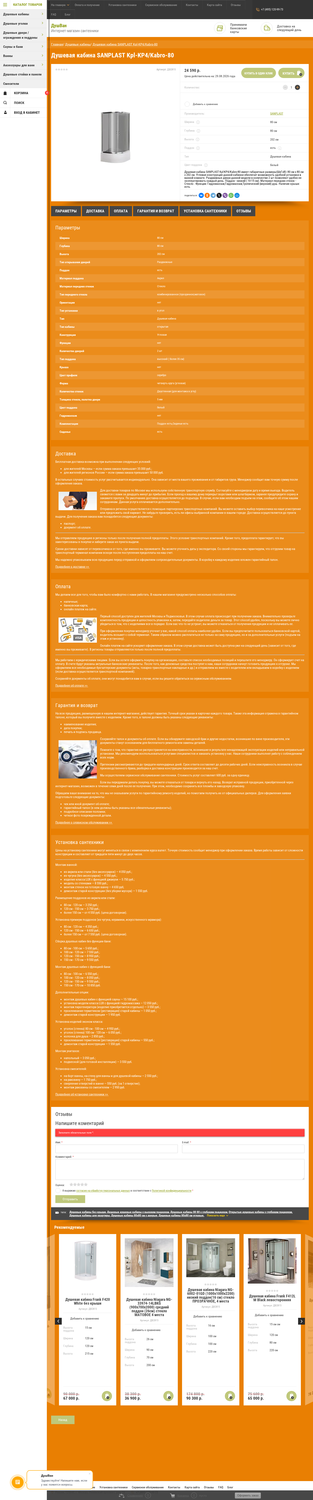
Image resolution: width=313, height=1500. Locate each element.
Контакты (192, 5)
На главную (58, 5)
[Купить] (107, 1396)
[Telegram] (213, 195)
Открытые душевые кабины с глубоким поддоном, (261, 1212)
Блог (67, 14)
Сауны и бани (13, 47)
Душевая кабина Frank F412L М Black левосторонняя (272, 1298)
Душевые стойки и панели (22, 74)
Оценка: (60, 1185)
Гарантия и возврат (155, 211)
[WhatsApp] (231, 195)
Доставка (95, 211)
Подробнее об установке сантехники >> (82, 1094)
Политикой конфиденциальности (171, 1190)
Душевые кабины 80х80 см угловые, (181, 1215)
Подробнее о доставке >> (72, 567)
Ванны (8, 56)
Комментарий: (64, 1156)
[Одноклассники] (207, 195)
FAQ (53, 14)
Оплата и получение (87, 5)
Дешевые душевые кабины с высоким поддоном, (138, 1212)
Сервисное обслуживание (161, 5)
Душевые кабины (16, 14)
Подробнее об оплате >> (71, 686)
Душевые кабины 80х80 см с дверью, (134, 1215)
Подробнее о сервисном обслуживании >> (84, 822)
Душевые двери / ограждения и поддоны (20, 35)
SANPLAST (276, 113)
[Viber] (225, 195)
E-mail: (186, 1142)
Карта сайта (214, 5)
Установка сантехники (122, 5)
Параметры (66, 211)
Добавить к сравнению (205, 104)
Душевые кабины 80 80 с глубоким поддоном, (199, 1212)
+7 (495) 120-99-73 (272, 9)
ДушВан (59, 25)
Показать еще (216, 1215)
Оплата (121, 211)
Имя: (59, 1142)
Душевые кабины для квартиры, (90, 1215)
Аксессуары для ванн (18, 65)
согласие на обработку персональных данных (103, 1190)
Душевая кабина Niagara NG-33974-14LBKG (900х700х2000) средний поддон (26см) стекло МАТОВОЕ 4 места (149, 1307)
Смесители (11, 84)
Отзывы (236, 5)
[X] (219, 195)
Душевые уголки (15, 23)
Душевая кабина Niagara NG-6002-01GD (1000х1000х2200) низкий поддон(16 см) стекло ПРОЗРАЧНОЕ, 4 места (210, 1295)
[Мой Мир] (237, 195)
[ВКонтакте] (201, 195)
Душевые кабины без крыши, (87, 1212)
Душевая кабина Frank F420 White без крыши (87, 1301)
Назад (62, 1420)
